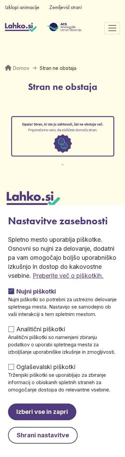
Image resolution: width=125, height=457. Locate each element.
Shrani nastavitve (43, 435)
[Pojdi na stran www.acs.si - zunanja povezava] (54, 28)
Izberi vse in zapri (42, 411)
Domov (21, 68)
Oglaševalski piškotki (45, 366)
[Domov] (21, 28)
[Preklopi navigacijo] (112, 28)
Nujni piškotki (36, 291)
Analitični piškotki (40, 329)
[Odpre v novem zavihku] (62, 158)
